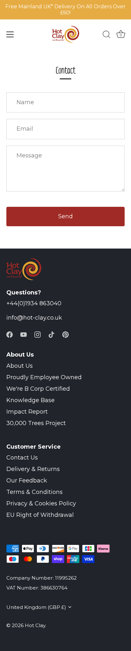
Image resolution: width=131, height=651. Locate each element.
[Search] (107, 35)
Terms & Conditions (34, 491)
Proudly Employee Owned (44, 377)
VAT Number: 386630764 (36, 588)
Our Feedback (26, 480)
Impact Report (27, 411)
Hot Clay (35, 625)
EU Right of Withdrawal (40, 514)
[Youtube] (23, 333)
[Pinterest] (65, 333)
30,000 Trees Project (36, 423)
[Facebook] (9, 333)
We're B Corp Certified (38, 388)
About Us (19, 365)
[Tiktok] (51, 333)
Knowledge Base (30, 400)
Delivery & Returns (33, 469)
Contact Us (22, 457)
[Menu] (10, 34)
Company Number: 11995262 (41, 578)
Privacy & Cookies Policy (41, 503)
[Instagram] (37, 333)
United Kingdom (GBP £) (36, 607)
